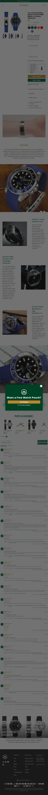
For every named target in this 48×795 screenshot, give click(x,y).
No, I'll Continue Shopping (24, 405)
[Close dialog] (41, 386)
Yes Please (24, 402)
